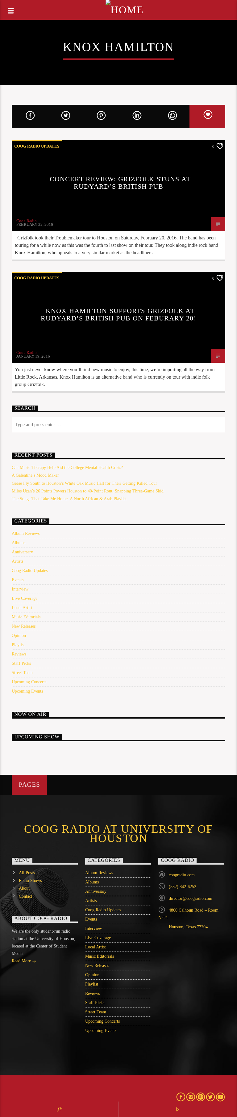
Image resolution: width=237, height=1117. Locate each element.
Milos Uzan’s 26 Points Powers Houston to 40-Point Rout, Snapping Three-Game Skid (88, 491)
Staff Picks (21, 663)
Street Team (22, 672)
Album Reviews (26, 533)
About (24, 888)
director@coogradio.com (190, 898)
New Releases (23, 626)
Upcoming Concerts (29, 682)
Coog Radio (26, 220)
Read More (22, 961)
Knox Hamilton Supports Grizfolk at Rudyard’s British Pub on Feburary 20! (118, 314)
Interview (20, 589)
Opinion (19, 635)
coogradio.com (182, 875)
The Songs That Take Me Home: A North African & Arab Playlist (69, 498)
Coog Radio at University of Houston (118, 833)
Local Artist (22, 607)
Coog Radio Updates (36, 146)
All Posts (27, 872)
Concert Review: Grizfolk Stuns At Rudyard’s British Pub (120, 182)
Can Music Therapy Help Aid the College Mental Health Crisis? (67, 467)
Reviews (19, 654)
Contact (25, 896)
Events (17, 580)
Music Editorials (26, 617)
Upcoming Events (27, 691)
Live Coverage (24, 598)
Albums (18, 542)
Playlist (18, 644)
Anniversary (22, 552)
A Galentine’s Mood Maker (35, 475)
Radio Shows (30, 880)
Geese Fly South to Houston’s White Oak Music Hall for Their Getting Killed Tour (84, 483)
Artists (17, 561)
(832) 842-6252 (182, 886)
